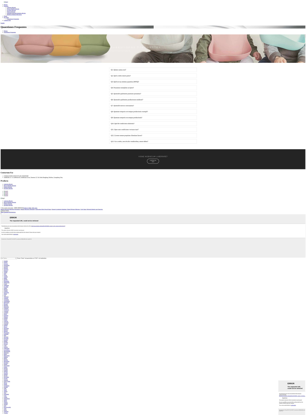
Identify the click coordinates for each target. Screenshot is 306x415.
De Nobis (6, 17)
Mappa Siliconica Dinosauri (28, 209)
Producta (6, 6)
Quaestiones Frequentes (13, 19)
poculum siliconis (11, 10)
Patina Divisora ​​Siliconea (73, 209)
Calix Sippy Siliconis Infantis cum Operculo (91, 209)
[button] (153, 161)
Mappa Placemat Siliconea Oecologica (10, 209)
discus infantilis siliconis (13, 9)
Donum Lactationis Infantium (59, 209)
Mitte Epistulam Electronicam (8, 212)
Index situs (34, 208)
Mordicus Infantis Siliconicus (14, 14)
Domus (5, 4)
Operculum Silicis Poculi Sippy (43, 209)
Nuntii (5, 16)
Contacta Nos (7, 20)
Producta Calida (27, 208)
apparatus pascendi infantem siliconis (16, 13)
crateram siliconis (11, 7)
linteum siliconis (11, 12)
